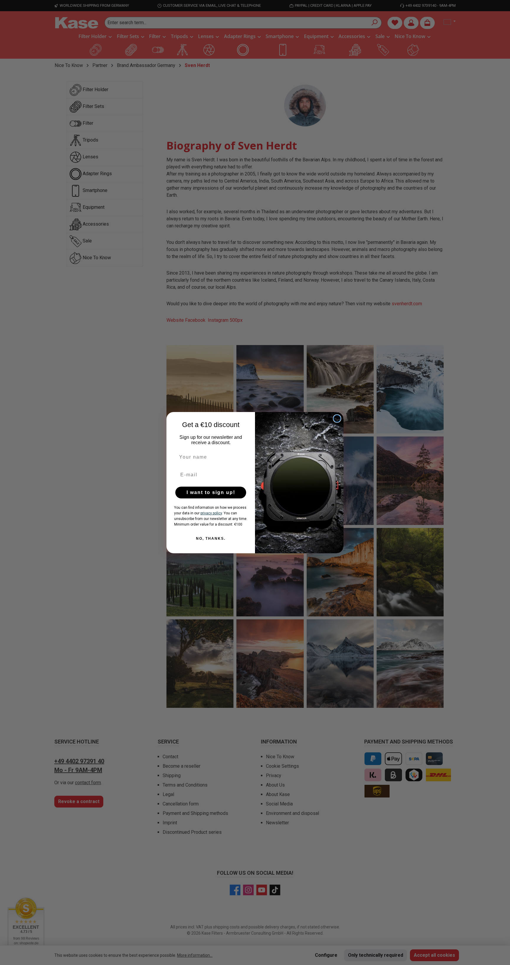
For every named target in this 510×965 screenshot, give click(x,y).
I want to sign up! (211, 492)
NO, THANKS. (210, 538)
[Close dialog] (337, 418)
